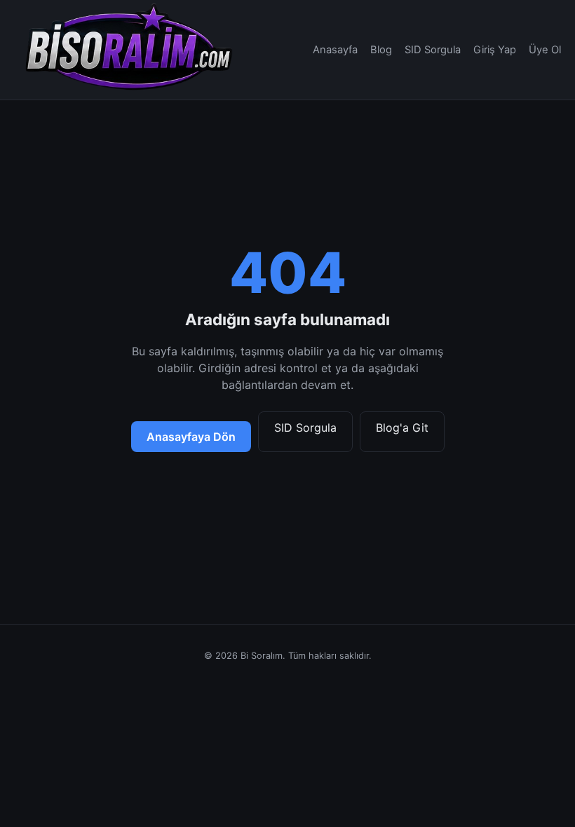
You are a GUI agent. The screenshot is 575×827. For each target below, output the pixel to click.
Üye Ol (545, 49)
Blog (381, 49)
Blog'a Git (402, 428)
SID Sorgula (433, 49)
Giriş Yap (494, 49)
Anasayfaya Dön (191, 437)
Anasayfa (335, 49)
